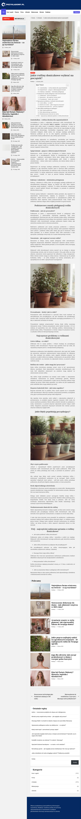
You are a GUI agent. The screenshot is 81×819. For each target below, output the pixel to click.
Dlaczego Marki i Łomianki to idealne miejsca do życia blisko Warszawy (52, 721)
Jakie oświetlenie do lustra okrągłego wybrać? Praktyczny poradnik (50, 753)
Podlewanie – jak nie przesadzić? (48, 95)
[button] (66, 85)
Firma (22, 12)
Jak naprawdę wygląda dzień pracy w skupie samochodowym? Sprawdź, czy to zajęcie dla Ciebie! (54, 735)
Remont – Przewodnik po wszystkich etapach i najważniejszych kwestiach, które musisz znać (17, 163)
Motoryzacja (34, 12)
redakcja (32, 81)
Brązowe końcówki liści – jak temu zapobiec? (51, 106)
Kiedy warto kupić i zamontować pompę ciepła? (45, 730)
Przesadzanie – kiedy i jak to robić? (49, 99)
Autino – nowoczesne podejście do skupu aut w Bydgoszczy (49, 712)
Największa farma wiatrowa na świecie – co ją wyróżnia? (13, 42)
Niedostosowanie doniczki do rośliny (49, 114)
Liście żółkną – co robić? (46, 103)
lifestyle (6, 19)
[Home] (3, 12)
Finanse (17, 12)
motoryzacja (19, 19)
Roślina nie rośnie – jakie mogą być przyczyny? (52, 105)
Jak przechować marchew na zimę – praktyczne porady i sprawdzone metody (17, 125)
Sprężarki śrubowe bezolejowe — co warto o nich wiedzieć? (48, 744)
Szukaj (33, 759)
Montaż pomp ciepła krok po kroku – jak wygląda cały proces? (49, 716)
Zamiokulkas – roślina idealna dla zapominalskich (53, 88)
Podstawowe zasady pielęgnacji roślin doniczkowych (51, 94)
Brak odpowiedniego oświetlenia (48, 112)
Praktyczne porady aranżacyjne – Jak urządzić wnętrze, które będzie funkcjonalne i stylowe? (17, 149)
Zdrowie (42, 12)
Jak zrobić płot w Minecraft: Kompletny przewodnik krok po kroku (17, 136)
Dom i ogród (10, 12)
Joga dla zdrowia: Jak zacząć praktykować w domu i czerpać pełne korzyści (17, 88)
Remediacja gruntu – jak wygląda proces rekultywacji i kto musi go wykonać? (53, 749)
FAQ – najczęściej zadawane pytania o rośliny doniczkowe (52, 116)
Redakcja (47, 12)
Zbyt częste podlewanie (46, 110)
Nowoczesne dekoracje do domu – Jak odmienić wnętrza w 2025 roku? (17, 54)
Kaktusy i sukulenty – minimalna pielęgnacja (52, 92)
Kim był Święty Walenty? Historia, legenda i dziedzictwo (13, 114)
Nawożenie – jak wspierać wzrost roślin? (50, 97)
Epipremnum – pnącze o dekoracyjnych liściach (53, 90)
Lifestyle (27, 12)
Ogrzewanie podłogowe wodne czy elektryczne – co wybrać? (49, 725)
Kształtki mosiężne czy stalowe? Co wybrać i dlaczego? (47, 740)
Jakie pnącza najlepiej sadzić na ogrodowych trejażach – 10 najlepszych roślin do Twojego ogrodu (17, 77)
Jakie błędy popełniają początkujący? (47, 108)
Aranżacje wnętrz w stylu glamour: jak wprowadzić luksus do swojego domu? (17, 65)
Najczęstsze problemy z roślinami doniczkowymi (50, 101)
